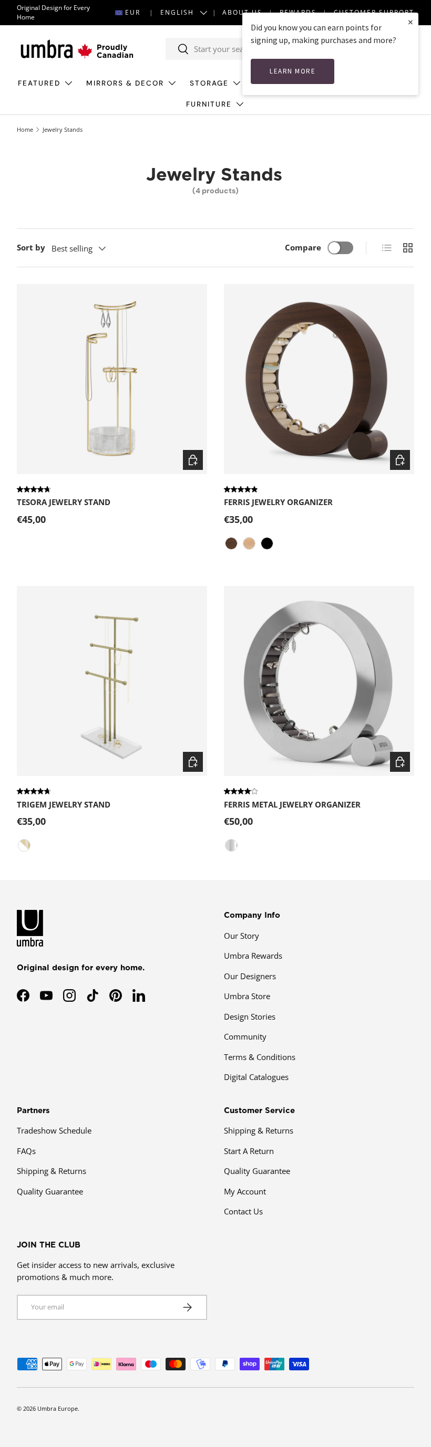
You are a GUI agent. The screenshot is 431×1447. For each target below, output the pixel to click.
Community (245, 1036)
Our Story (241, 935)
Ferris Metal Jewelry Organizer (292, 804)
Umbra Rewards (253, 955)
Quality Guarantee (50, 1191)
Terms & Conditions (259, 1057)
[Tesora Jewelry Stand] (112, 379)
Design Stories (249, 1016)
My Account (245, 1191)
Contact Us (243, 1211)
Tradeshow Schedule (54, 1130)
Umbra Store (247, 996)
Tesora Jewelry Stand (63, 502)
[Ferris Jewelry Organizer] (319, 379)
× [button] (410, 21)
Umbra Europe (57, 1408)
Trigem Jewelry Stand (63, 804)
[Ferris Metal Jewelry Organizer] (319, 681)
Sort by (31, 247)
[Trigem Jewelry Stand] (112, 681)
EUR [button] (132, 12)
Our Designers (250, 976)
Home (25, 129)
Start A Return (249, 1151)
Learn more (292, 71)
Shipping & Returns (51, 1171)
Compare (303, 247)
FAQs (26, 1151)
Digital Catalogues (256, 1077)
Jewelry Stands (63, 129)
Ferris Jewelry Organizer (278, 502)
